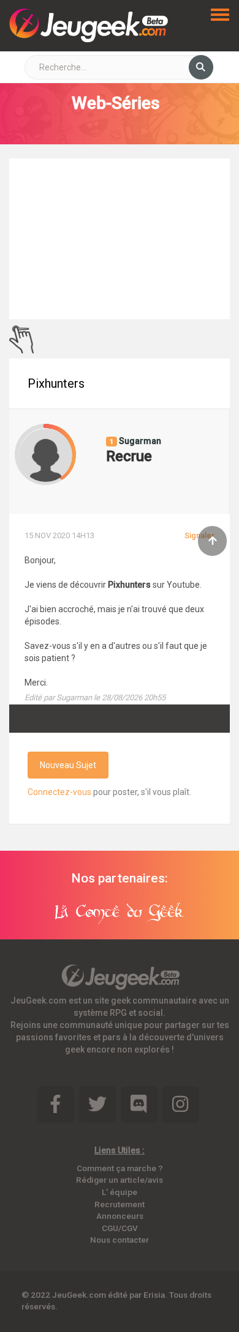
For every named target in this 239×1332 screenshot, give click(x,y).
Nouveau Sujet (68, 765)
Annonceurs (119, 1216)
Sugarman (139, 441)
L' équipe (119, 1192)
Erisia (154, 1295)
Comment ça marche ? (120, 1168)
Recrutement (119, 1204)
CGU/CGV (120, 1228)
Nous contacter (119, 1240)
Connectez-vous (59, 792)
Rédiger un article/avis (119, 1180)
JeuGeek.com (79, 1295)
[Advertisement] (119, 237)
